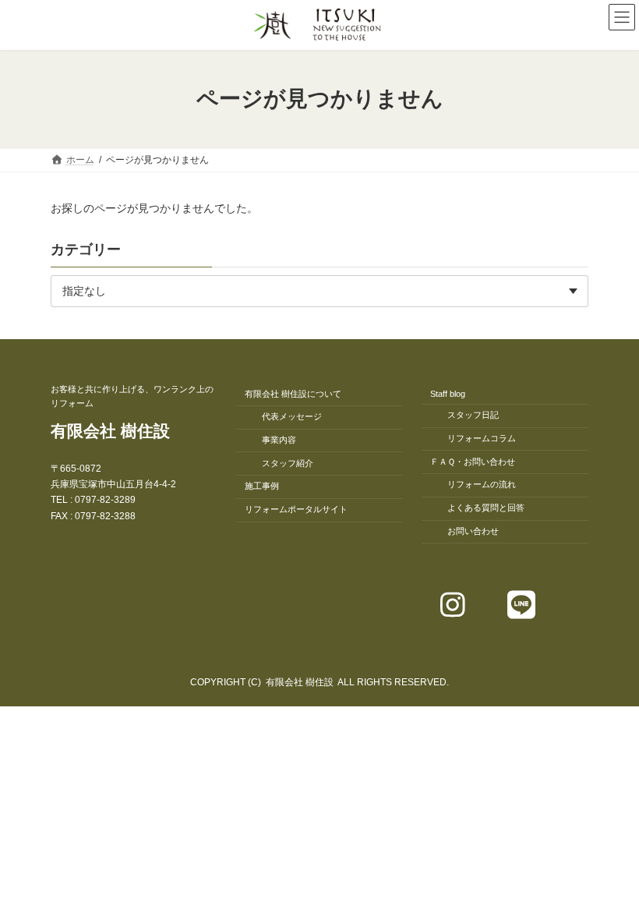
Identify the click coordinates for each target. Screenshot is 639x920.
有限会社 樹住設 (110, 431)
